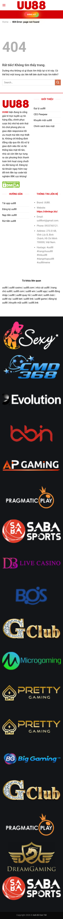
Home (5, 22)
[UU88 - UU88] (31, 5)
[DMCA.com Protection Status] (11, 184)
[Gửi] (58, 82)
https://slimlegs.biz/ (47, 211)
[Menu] (4, 5)
